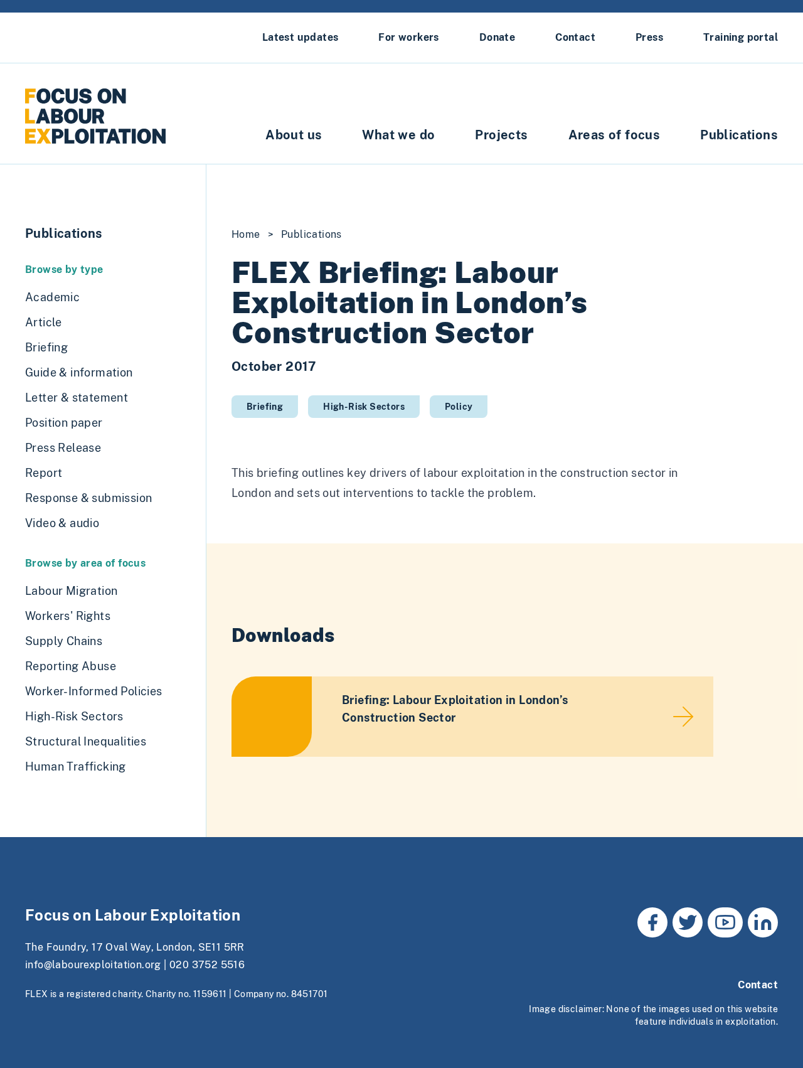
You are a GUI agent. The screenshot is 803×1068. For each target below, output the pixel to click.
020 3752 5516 (207, 965)
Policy (458, 407)
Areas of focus (614, 134)
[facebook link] (652, 922)
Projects (501, 134)
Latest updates (300, 37)
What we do (398, 134)
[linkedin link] (763, 922)
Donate (497, 37)
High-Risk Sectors (364, 407)
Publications (739, 134)
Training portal (740, 37)
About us (293, 134)
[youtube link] (725, 922)
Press (649, 37)
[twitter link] (688, 922)
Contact (575, 37)
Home (245, 234)
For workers (408, 37)
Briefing (265, 407)
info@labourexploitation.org (93, 965)
